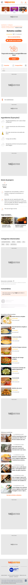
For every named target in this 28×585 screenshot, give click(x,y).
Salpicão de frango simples (18, 358)
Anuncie (11, 576)
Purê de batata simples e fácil (19, 327)
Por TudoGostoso (9, 99)
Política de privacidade (13, 575)
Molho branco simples (18, 316)
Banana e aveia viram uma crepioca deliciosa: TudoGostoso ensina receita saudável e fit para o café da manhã (19, 458)
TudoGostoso (4, 24)
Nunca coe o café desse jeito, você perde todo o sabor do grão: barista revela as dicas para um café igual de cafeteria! (19, 468)
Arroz (24, 241)
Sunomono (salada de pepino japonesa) (18, 368)
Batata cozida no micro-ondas (20, 226)
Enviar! (14, 59)
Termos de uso (22, 575)
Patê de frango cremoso (19, 347)
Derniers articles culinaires (14, 495)
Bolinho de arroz (17, 388)
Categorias (10, 24)
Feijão (3, 244)
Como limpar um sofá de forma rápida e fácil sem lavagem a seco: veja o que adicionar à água (19, 489)
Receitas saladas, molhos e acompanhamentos (12, 26)
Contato (16, 576)
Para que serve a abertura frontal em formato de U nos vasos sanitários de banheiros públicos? (19, 448)
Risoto (7, 244)
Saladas (18, 241)
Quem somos (4, 575)
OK (25, 580)
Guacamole (15, 378)
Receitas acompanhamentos (8, 27)
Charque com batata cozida (6, 226)
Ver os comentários (14, 37)
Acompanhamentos (6, 241)
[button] (26, 10)
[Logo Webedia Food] (14, 569)
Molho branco (13, 244)
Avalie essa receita (15, 40)
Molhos (13, 241)
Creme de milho (16, 337)
